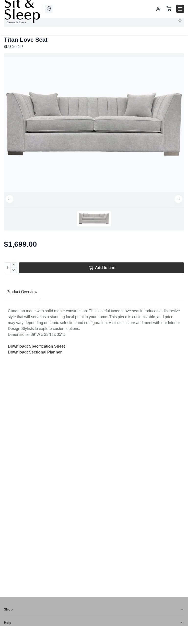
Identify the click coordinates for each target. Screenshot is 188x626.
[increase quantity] (14, 265)
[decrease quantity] (14, 270)
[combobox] (94, 22)
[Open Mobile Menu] (180, 9)
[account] (158, 8)
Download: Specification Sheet (36, 346)
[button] (9, 199)
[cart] (168, 9)
